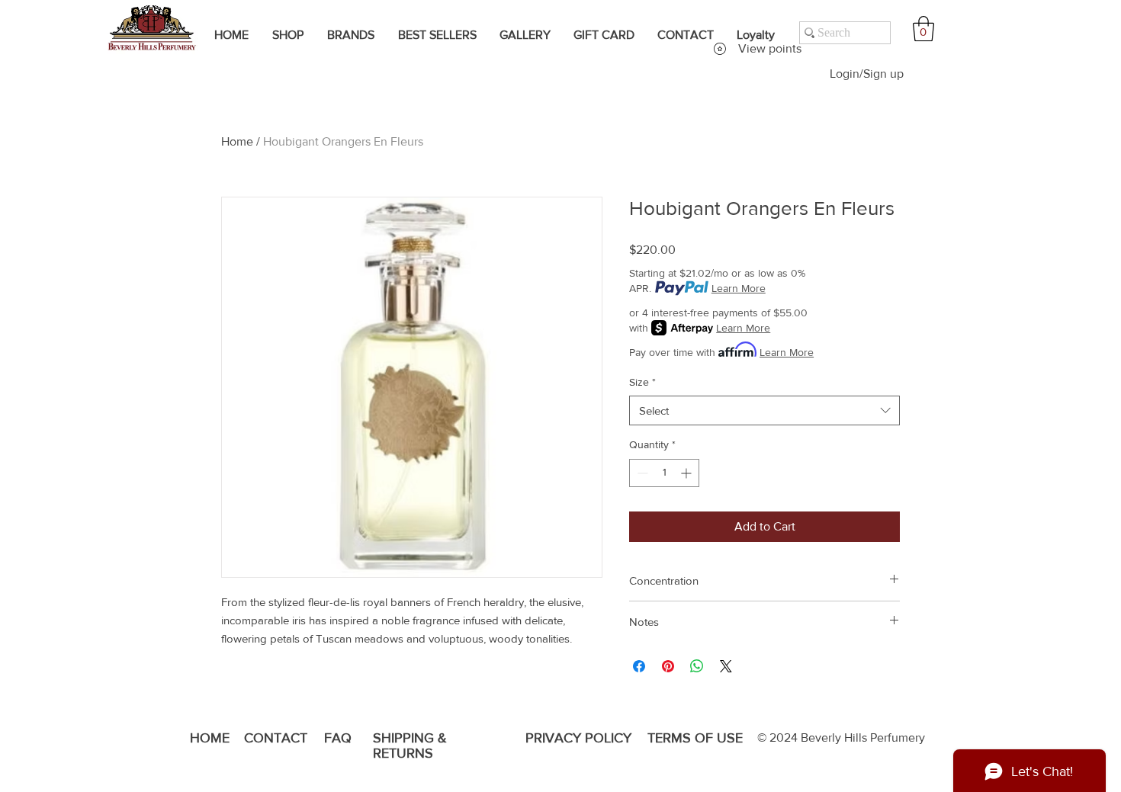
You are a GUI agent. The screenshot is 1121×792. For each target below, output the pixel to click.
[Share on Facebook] (639, 666)
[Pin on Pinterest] (668, 666)
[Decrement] (640, 473)
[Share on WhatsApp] (697, 666)
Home (237, 141)
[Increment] (687, 473)
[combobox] (764, 410)
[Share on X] (726, 666)
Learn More (738, 288)
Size (642, 382)
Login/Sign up (867, 73)
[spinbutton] (664, 473)
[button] (923, 28)
